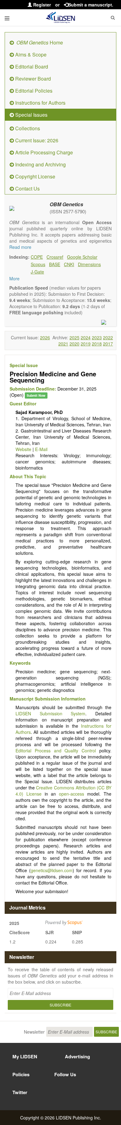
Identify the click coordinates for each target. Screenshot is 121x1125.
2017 (108, 344)
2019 (86, 344)
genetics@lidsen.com (52, 870)
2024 (86, 337)
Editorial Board (31, 66)
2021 (63, 344)
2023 (97, 337)
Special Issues (30, 114)
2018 (97, 344)
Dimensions (89, 264)
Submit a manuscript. (90, 5)
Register (41, 5)
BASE (54, 264)
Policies (20, 1074)
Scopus (38, 264)
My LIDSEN (24, 1056)
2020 (74, 344)
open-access (71, 794)
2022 (108, 337)
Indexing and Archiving (40, 164)
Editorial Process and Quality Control (56, 750)
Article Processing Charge (43, 152)
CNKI (69, 264)
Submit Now (36, 395)
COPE (37, 257)
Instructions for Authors (39, 102)
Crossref (55, 257)
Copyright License (34, 176)
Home (39, 42)
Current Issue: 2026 (36, 140)
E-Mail (41, 449)
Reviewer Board (32, 78)
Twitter (19, 1092)
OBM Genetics (66, 204)
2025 (74, 337)
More (14, 278)
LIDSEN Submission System (50, 713)
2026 (45, 337)
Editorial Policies (33, 90)
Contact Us (27, 188)
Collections (27, 128)
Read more (20, 247)
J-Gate (37, 272)
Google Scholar (82, 257)
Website (23, 449)
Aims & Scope (30, 54)
